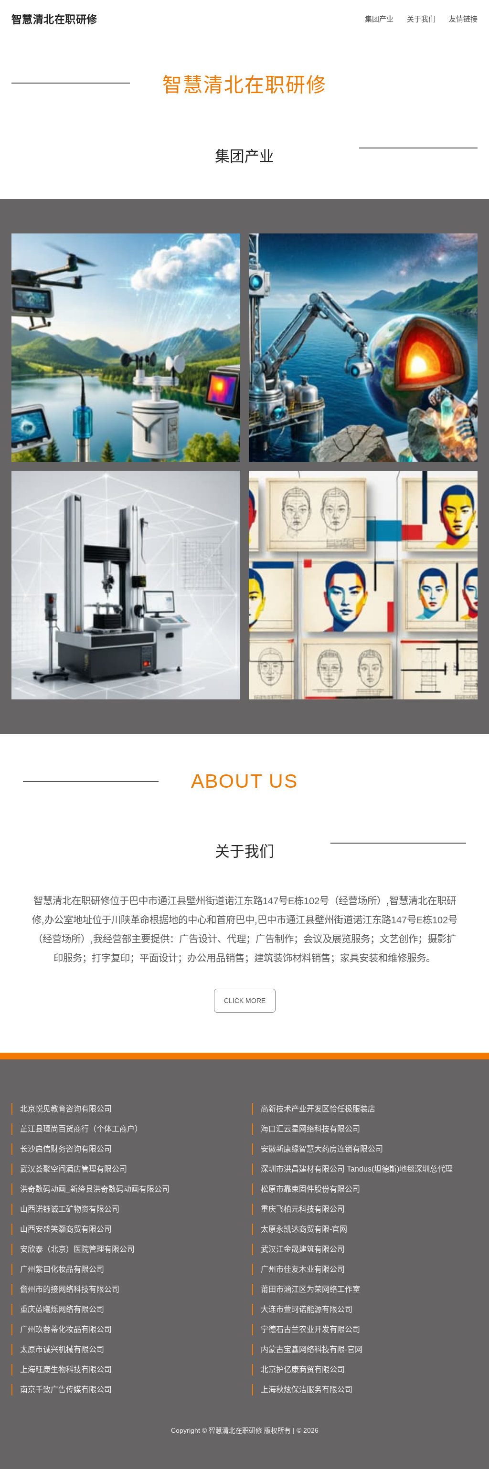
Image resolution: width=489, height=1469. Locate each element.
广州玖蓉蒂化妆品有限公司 (66, 1329)
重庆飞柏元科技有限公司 (303, 1209)
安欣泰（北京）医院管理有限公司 (77, 1249)
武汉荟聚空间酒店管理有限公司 (73, 1169)
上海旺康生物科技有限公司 (66, 1369)
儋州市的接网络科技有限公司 (69, 1289)
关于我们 (421, 19)
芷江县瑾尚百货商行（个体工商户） (81, 1129)
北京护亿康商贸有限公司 (303, 1369)
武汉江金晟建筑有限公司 (303, 1249)
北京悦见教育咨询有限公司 (66, 1109)
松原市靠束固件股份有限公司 (310, 1189)
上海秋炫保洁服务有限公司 (306, 1389)
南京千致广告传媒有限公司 (66, 1389)
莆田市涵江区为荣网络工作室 (310, 1289)
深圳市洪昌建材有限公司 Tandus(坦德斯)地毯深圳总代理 (357, 1169)
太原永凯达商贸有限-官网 (304, 1229)
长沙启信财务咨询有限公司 (66, 1149)
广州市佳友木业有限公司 (303, 1269)
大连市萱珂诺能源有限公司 (306, 1309)
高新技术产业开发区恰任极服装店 (318, 1109)
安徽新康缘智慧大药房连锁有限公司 (322, 1149)
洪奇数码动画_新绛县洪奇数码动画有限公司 (95, 1189)
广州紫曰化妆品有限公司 (62, 1269)
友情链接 (463, 19)
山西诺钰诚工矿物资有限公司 (69, 1209)
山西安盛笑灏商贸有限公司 (66, 1229)
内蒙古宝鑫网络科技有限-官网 (311, 1349)
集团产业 (379, 19)
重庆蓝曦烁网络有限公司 (62, 1309)
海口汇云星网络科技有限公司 (310, 1129)
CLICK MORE (245, 1000)
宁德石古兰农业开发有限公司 (310, 1329)
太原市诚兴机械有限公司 (62, 1349)
